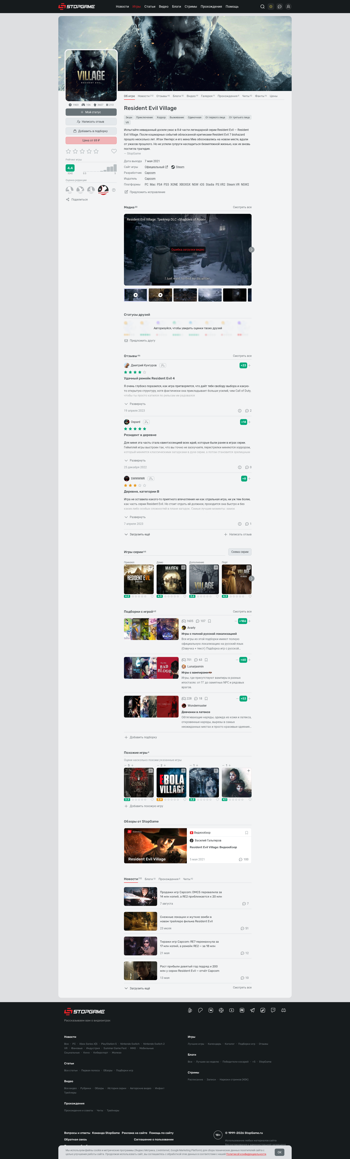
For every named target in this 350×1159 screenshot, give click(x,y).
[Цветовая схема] (271, 6)
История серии (117, 1088)
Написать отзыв (93, 121)
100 (246, 859)
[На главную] (76, 6)
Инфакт (159, 1088)
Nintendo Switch (130, 1043)
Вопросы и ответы (77, 1133)
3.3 (127, 799)
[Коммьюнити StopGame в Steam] (262, 1010)
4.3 (225, 596)
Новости (122, 6)
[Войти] (288, 6)
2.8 (160, 799)
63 (200, 659)
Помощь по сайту (161, 1133)
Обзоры (107, 1070)
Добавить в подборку (93, 131)
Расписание (195, 1079)
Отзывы (263, 1043)
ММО (133, 1048)
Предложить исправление (147, 192)
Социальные (72, 1052)
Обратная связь (75, 1139)
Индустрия (93, 1048)
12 (247, 953)
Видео (163, 6)
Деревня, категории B (141, 492)
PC (146, 184)
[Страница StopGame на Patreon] (200, 1010)
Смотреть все (242, 207)
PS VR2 (220, 184)
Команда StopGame (106, 1133)
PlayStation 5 (109, 1043)
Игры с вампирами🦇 (197, 672)
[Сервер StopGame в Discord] (283, 1010)
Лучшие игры (196, 1043)
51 (247, 928)
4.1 (224, 799)
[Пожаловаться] (240, 411)
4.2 (127, 596)
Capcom (150, 173)
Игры (137, 6)
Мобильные (146, 1048)
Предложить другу (142, 340)
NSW (195, 184)
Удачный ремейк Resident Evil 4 (149, 378)
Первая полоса (90, 1070)
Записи (211, 1079)
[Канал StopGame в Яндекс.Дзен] (221, 1010)
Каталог (230, 1043)
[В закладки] (209, 621)
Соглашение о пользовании (154, 1139)
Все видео (70, 1088)
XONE (174, 184)
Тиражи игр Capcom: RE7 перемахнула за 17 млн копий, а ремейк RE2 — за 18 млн (189, 944)
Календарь (214, 1043)
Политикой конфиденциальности (246, 1154)
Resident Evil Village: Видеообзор (213, 847)
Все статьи (71, 1070)
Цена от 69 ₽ (91, 140)
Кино (86, 1052)
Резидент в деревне (140, 435)
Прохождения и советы (78, 1110)
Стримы (191, 6)
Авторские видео (140, 1088)
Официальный (154, 167)
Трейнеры (113, 1110)
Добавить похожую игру (146, 806)
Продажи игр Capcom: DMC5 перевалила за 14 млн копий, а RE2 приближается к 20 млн (191, 894)
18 (200, 698)
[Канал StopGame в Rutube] (242, 1010)
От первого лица (215, 117)
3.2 (192, 799)
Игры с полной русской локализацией (209, 633)
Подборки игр (124, 1070)
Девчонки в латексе (196, 712)
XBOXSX (184, 184)
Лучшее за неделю (207, 1061)
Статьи (149, 6)
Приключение (144, 117)
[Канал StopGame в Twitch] (273, 1010)
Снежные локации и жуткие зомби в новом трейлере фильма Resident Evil (186, 919)
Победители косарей (236, 1061)
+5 (253, 1061)
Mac (152, 184)
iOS (202, 184)
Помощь (232, 6)
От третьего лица (239, 117)
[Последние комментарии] (279, 6)
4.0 (160, 596)
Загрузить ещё (140, 534)
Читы (100, 1110)
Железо (116, 1052)
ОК (279, 1152)
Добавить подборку (143, 737)
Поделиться (79, 199)
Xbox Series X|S (88, 1043)
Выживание (177, 117)
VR (127, 122)
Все (66, 1043)
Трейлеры (70, 1092)
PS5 (166, 184)
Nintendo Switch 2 (154, 1043)
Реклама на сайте (134, 1133)
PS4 (159, 184)
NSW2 (245, 184)
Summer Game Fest (115, 1048)
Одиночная (194, 117)
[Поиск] (262, 6)
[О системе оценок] (114, 190)
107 (203, 621)
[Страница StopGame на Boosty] (190, 1010)
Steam (180, 167)
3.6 (192, 596)
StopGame (265, 1061)
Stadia (210, 184)
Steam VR (233, 184)
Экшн (129, 117)
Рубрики (85, 1088)
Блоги (176, 6)
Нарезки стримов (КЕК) (234, 1079)
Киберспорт (100, 1052)
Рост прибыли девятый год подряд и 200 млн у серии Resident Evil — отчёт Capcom (189, 968)
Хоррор (161, 117)
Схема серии (239, 552)
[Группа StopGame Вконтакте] (211, 1010)
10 (247, 978)
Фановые (77, 1048)
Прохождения (211, 6)
